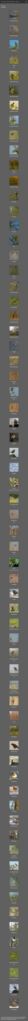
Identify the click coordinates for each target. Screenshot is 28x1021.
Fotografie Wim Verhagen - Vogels (10, 1)
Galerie (3, 5)
